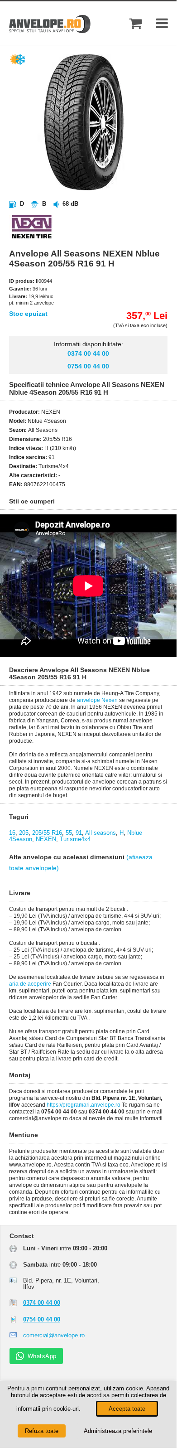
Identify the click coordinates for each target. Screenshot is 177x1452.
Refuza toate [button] (41, 1431)
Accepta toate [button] (127, 1408)
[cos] (135, 23)
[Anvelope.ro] (50, 31)
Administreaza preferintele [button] (118, 1431)
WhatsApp (42, 1355)
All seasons (100, 832)
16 (12, 832)
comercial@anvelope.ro (54, 1335)
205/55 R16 (47, 832)
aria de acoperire (30, 984)
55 (69, 832)
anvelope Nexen (97, 700)
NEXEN (46, 839)
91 (79, 832)
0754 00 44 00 (88, 366)
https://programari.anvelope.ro (83, 1105)
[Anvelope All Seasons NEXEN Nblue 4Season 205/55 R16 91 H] (97, 188)
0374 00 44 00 (88, 353)
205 (24, 832)
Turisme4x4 (75, 839)
